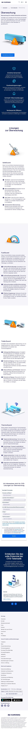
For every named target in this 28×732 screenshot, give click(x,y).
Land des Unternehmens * (8, 497)
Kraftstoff (3, 656)
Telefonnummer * (6, 516)
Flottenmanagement (5, 648)
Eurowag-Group (18, 529)
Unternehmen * (5, 502)
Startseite (5, 7)
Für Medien (3, 635)
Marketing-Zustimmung (18, 531)
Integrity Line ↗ (4, 685)
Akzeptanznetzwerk (5, 623)
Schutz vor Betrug (5, 662)
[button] (22, 2)
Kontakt (2, 621)
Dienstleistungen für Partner (7, 660)
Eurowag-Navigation (5, 652)
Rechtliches (3, 675)
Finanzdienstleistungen (6, 658)
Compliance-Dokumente (6, 673)
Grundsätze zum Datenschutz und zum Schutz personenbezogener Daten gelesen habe (13, 523)
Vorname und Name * (7, 492)
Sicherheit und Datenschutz (7, 671)
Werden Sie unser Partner (6, 629)
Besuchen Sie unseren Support (16, 691)
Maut (2, 644)
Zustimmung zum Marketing (7, 677)
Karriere (2, 627)
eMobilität (3, 654)
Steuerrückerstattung (6, 646)
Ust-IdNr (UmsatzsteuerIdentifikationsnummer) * (13, 507)
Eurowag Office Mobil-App (7, 650)
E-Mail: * (4, 511)
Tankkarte (3, 641)
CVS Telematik (14, 7)
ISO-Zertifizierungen (5, 679)
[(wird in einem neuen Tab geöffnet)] (6, 700)
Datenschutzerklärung (6, 669)
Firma (2, 625)
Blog (2, 633)
